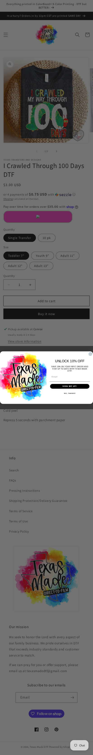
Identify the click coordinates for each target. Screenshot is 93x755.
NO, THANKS (69, 393)
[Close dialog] (90, 354)
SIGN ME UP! (70, 386)
